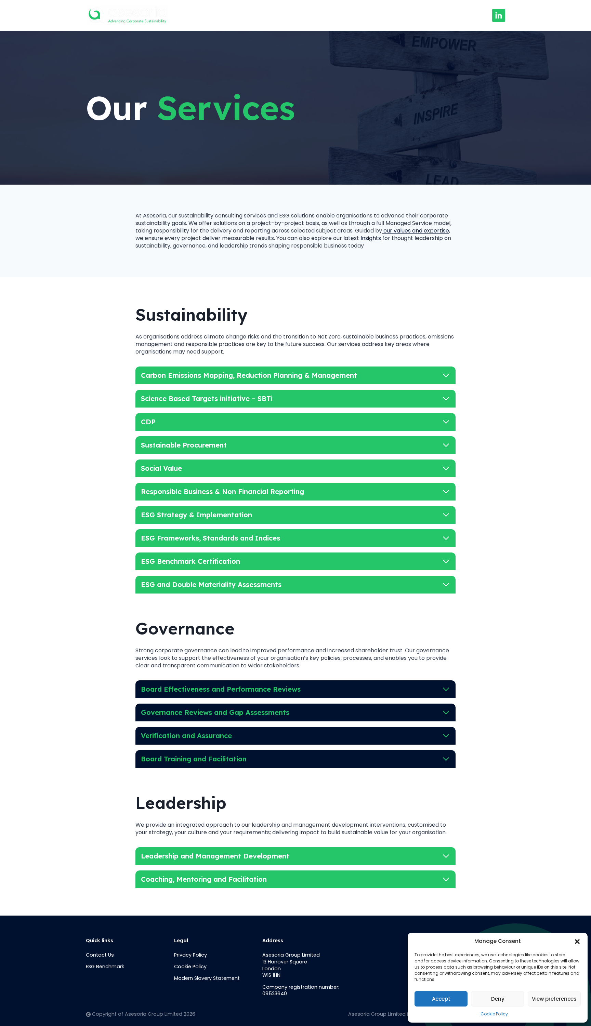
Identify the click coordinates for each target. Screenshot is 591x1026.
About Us (249, 15)
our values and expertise (415, 231)
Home (212, 15)
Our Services (294, 15)
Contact (376, 15)
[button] (577, 941)
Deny (497, 998)
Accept (441, 998)
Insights (338, 15)
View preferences (554, 998)
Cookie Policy (494, 1014)
